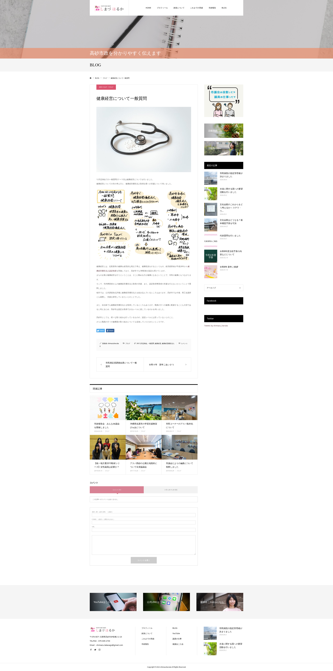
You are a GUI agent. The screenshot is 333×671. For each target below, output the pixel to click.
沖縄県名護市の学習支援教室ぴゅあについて (143, 425)
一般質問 (151, 343)
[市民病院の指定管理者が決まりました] (210, 178)
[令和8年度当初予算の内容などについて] (210, 256)
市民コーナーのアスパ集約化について (179, 425)
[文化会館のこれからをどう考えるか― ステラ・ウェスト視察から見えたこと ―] (210, 209)
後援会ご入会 (177, 644)
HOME (148, 8)
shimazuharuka (113, 343)
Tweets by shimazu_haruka (216, 325)
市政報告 (212, 8)
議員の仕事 (177, 638)
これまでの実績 (196, 8)
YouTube (176, 633)
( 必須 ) (102, 512)
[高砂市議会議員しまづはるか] (109, 8)
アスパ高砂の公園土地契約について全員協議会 (143, 465)
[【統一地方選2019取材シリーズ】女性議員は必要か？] (108, 447)
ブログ (111, 87)
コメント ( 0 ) (117, 490)
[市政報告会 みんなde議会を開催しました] (108, 407)
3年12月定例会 (142, 343)
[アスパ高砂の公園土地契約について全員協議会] (144, 447)
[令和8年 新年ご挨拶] (210, 271)
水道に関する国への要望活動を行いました (231, 190)
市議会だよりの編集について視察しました (179, 465)
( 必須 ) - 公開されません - (103, 519)
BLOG (224, 8)
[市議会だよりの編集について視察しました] (179, 447)
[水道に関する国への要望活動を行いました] (210, 193)
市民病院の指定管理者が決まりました (231, 175)
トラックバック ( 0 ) (170, 490)
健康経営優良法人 (168, 343)
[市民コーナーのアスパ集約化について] (179, 407)
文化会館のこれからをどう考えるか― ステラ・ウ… (231, 207)
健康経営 (158, 343)
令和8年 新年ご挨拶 (229, 266)
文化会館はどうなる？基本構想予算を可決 (231, 222)
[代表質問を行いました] (210, 240)
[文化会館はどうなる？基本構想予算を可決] (210, 224)
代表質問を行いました (230, 235)
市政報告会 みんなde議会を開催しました (107, 425)
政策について (179, 8)
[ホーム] (91, 78)
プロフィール (162, 8)
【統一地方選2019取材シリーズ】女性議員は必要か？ (107, 465)
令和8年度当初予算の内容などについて (231, 253)
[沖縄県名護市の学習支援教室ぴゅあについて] (144, 407)
